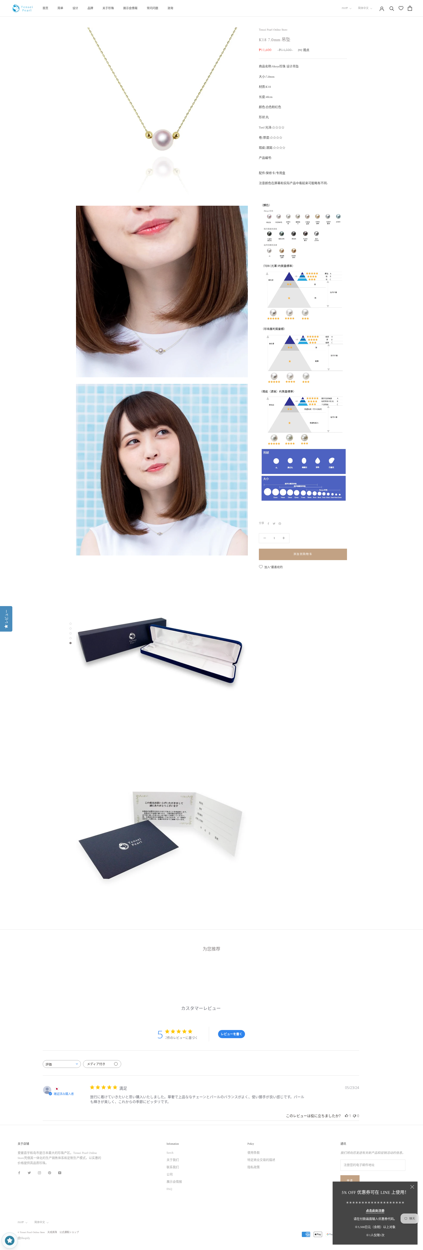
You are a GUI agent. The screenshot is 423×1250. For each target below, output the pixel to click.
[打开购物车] (410, 8)
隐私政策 (253, 1167)
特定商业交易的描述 (261, 1160)
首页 (45, 8)
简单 (60, 8)
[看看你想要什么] (401, 8)
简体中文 (363, 8)
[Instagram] (39, 1172)
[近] (412, 1187)
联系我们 (173, 1167)
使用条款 (253, 1153)
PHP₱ (345, 8)
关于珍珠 (108, 8)
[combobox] (62, 1064)
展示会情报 (174, 1182)
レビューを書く (231, 1034)
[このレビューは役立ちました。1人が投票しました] (346, 1115)
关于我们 (173, 1160)
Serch (170, 1153)
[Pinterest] (279, 523)
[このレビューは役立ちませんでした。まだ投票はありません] (354, 1115)
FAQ (169, 1189)
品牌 (90, 8)
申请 (350, 1181)
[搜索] (392, 8)
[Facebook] (268, 523)
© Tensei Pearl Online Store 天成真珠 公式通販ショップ (48, 1232)
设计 (75, 8)
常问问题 (152, 8)
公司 (170, 1174)
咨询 (170, 8)
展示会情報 (130, 8)
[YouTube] (59, 1172)
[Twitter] (274, 523)
